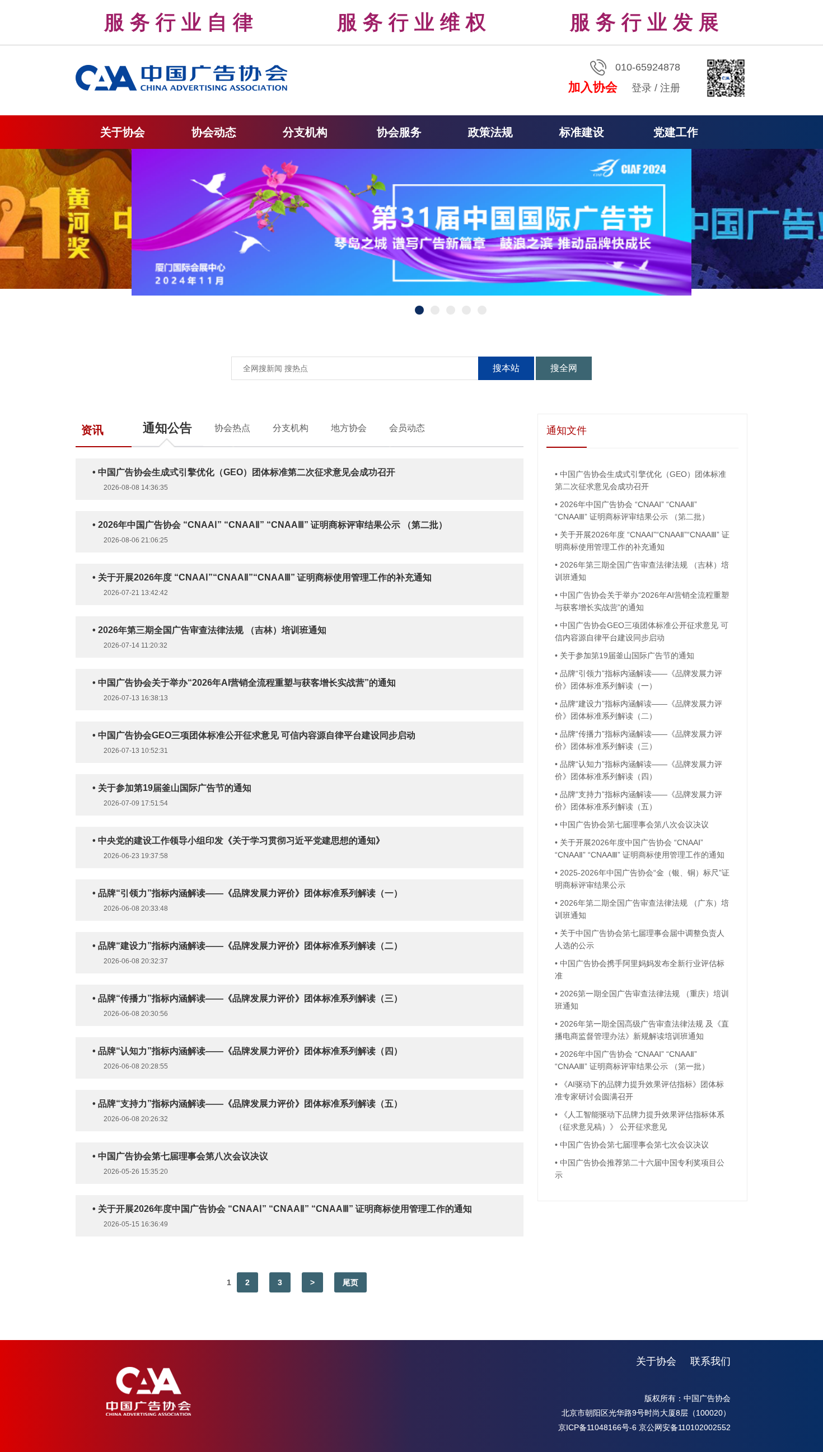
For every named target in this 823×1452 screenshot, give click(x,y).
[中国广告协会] (183, 77)
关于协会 (656, 1361)
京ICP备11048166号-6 (597, 1427)
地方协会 (349, 428)
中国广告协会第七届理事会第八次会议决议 (634, 824)
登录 (642, 87)
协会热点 (232, 428)
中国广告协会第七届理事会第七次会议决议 (634, 1144)
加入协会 (593, 87)
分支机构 (290, 428)
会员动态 (407, 428)
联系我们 (710, 1361)
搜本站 (506, 368)
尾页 (350, 1282)
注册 (670, 87)
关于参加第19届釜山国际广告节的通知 (627, 655)
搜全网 (563, 368)
